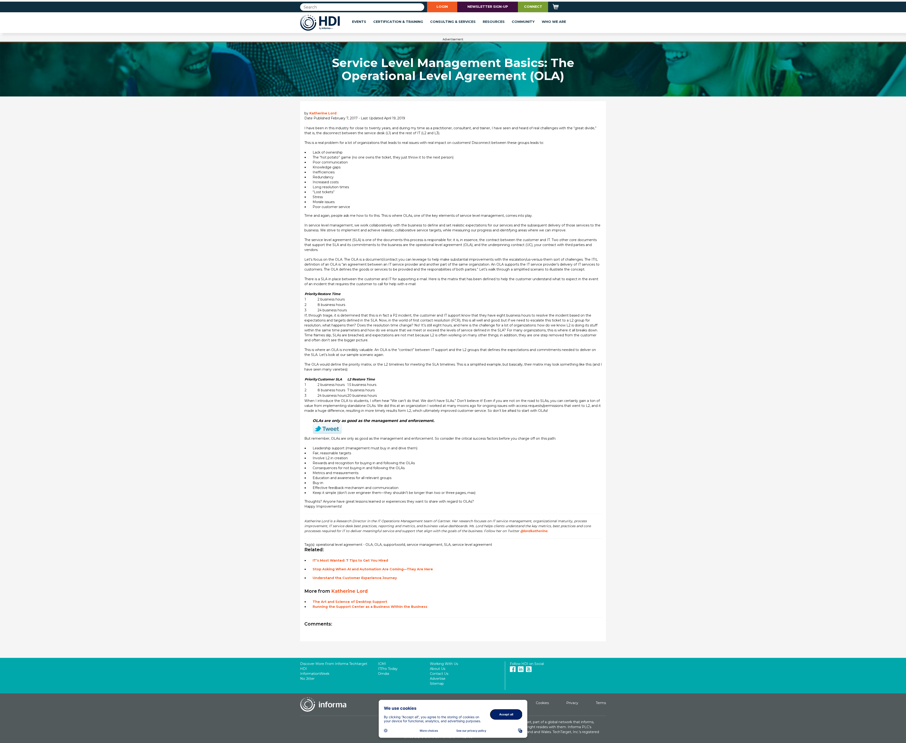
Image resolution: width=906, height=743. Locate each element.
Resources (494, 22)
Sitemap (437, 683)
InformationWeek (314, 674)
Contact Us (439, 674)
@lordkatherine (533, 531)
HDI (303, 669)
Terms (601, 703)
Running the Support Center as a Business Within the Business (370, 607)
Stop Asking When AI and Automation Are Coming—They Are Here (373, 569)
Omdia (383, 674)
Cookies (542, 703)
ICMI (382, 664)
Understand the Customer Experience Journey (355, 578)
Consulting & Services (453, 22)
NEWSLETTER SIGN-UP (487, 6)
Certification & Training (398, 22)
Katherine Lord (322, 113)
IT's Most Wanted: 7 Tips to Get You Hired (350, 560)
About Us (437, 669)
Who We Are (554, 22)
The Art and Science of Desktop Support (350, 602)
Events (359, 22)
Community (523, 22)
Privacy (572, 703)
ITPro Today (388, 669)
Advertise (437, 678)
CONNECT (533, 6)
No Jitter (307, 678)
